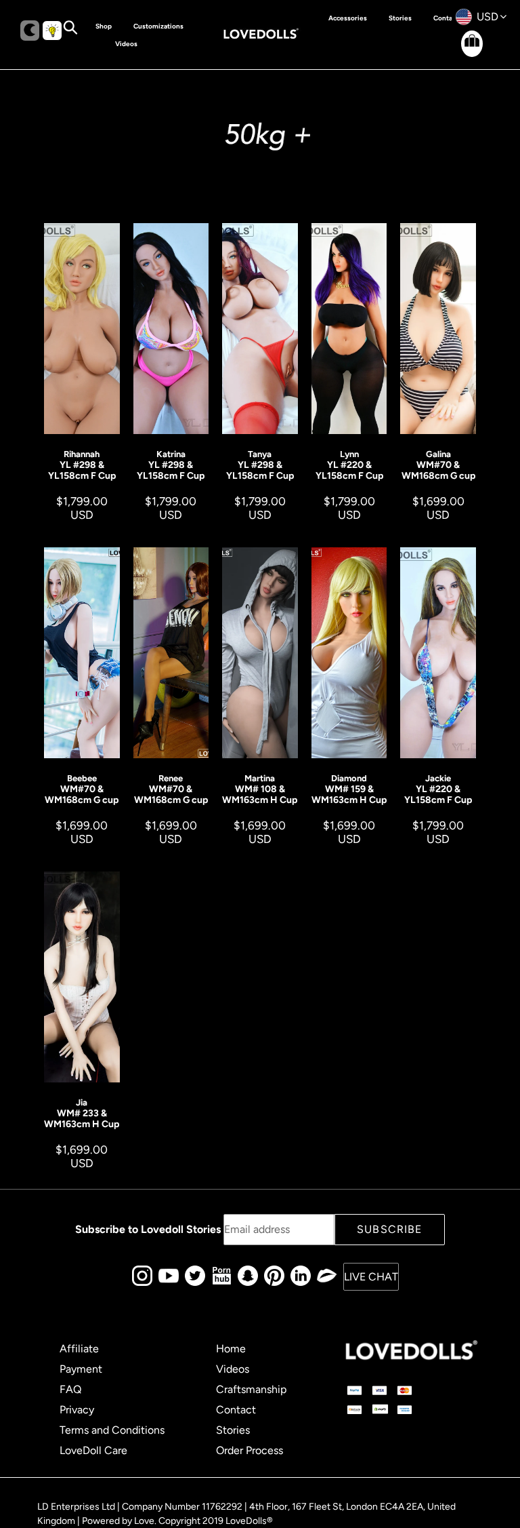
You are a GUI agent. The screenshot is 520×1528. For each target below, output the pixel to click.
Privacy (77, 1409)
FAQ (70, 1389)
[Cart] (460, 54)
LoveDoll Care (93, 1450)
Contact (236, 1409)
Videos (232, 1369)
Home (231, 1348)
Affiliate (79, 1348)
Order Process (249, 1450)
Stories (233, 1430)
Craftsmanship (251, 1389)
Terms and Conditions (112, 1430)
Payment (81, 1369)
